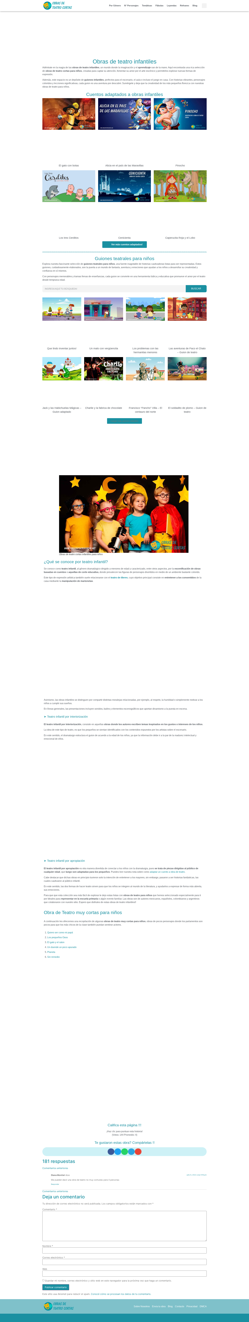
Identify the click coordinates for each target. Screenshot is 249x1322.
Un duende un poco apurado (62, 947)
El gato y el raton (55, 942)
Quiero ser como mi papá (60, 932)
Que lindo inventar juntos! (62, 348)
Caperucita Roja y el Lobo (180, 237)
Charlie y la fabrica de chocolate (103, 408)
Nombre (47, 1246)
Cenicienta (124, 237)
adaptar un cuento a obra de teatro (167, 872)
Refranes (184, 5)
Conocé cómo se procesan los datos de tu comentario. (121, 1294)
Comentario (49, 1209)
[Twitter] (119, 1318)
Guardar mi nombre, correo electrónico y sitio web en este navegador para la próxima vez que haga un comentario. (108, 1280)
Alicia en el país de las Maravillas (124, 165)
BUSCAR (196, 288)
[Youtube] (135, 1318)
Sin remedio (53, 957)
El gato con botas (69, 165)
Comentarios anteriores (55, 1168)
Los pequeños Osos (57, 937)
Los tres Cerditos (69, 237)
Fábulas (159, 5)
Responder (55, 1184)
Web (44, 1269)
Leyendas (172, 5)
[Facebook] (113, 1318)
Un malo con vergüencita (103, 348)
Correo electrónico (53, 1257)
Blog (195, 5)
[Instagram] (130, 1318)
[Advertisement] (124, 36)
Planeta (51, 952)
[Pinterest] (124, 1318)
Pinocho (180, 165)
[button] (204, 5)
